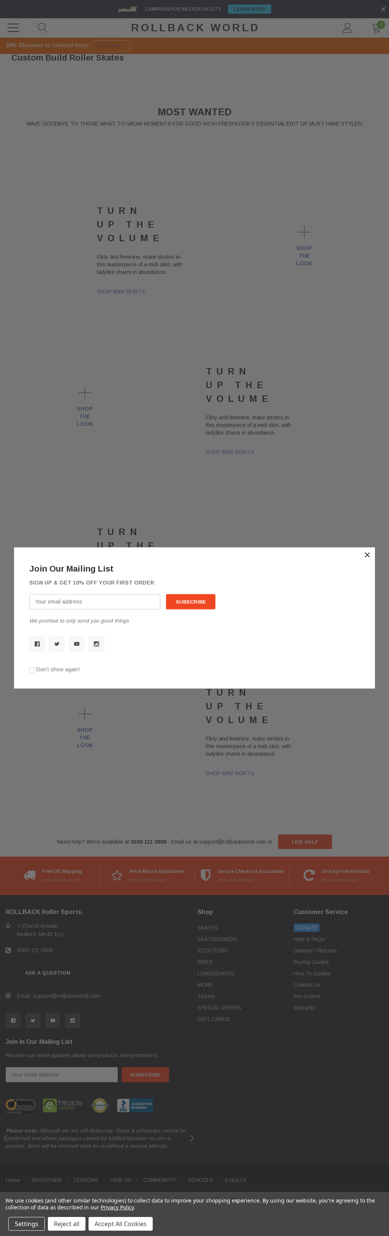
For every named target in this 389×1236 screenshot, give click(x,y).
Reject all (66, 1224)
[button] (367, 555)
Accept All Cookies (121, 1224)
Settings (26, 1224)
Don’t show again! (58, 670)
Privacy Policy (117, 1207)
